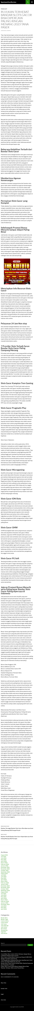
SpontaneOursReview (8, 2)
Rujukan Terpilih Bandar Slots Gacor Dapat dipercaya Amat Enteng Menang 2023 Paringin (17, 836)
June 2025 (3, 876)
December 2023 (5, 904)
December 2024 (5, 886)
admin (9, 30)
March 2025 (4, 881)
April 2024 (4, 898)
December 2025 (5, 867)
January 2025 (4, 884)
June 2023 (3, 906)
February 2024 (5, 901)
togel (2, 994)
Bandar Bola (4, 918)
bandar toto (4, 988)
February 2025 (5, 883)
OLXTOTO (21, 1006)
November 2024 (5, 887)
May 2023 (3, 907)
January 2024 (4, 903)
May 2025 (3, 878)
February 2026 (5, 864)
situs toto (3, 1000)
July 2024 (3, 893)
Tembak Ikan (4, 930)
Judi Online (4, 927)
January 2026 (4, 866)
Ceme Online (4, 922)
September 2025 (5, 872)
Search (3, 943)
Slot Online (4, 928)
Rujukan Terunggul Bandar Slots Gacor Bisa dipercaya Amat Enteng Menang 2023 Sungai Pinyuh (17, 828)
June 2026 (3, 858)
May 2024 (3, 896)
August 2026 (4, 855)
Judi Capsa (4, 924)
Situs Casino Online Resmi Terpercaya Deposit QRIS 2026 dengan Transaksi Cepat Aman (16, 957)
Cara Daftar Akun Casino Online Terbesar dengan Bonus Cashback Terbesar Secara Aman (16, 954)
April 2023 (4, 909)
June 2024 (3, 895)
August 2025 (4, 873)
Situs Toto (3, 983)
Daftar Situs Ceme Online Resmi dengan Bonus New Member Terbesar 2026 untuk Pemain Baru (15, 967)
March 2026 (4, 862)
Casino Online (5, 921)
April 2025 (4, 879)
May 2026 (3, 859)
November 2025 (5, 869)
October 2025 (4, 870)
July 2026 (3, 856)
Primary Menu (32, 2)
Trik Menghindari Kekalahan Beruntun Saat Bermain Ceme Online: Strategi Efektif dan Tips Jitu (16, 960)
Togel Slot (4, 9)
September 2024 (5, 890)
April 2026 (4, 861)
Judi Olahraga (4, 925)
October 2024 (4, 889)
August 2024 (4, 892)
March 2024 (4, 900)
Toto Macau (4, 933)
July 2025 (3, 875)
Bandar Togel (4, 919)
